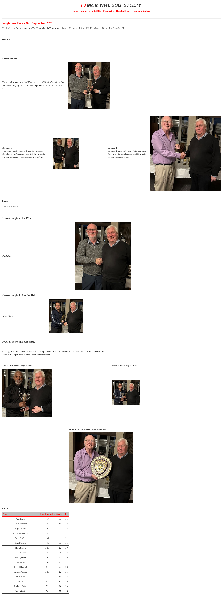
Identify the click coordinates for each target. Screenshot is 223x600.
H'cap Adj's (108, 11)
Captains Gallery (142, 11)
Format (83, 11)
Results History (124, 11)
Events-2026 (95, 11)
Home (75, 11)
